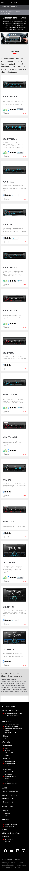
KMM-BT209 (8, 521)
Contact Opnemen (22, 866)
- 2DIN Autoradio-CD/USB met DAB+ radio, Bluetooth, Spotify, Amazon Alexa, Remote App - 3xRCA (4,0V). (14, 691)
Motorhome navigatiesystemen (13, 713)
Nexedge (7, 814)
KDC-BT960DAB (10, 96)
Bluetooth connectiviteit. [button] (8, 8)
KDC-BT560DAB (10, 267)
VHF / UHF (8, 842)
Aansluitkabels (9, 774)
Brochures (4, 11)
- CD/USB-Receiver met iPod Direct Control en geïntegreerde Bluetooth (13, 684)
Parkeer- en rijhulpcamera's (12, 772)
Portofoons (8, 822)
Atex (5, 830)
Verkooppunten (5, 13)
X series (7, 748)
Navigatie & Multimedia (11, 711)
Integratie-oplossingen (11, 783)
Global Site (12, 862)
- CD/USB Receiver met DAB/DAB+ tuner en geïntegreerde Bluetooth (14, 681)
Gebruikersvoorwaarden (8, 866)
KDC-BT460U (8, 353)
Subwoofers (8, 755)
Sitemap (21, 862)
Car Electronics (5, 6)
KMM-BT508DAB (10, 394)
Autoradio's (14, 6)
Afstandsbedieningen (10, 776)
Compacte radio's (9, 799)
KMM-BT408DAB (10, 437)
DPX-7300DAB (9, 562)
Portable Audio (8, 802)
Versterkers (7, 742)
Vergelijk (7, 113)
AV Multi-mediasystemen (11, 716)
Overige (7, 779)
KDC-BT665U (8, 182)
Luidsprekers (7, 745)
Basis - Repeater (9, 827)
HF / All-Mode (9, 839)
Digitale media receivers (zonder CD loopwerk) (15, 729)
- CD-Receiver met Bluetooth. (14, 687)
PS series (7, 751)
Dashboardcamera (10, 761)
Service (4, 864)
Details (24, 113)
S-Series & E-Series (10, 753)
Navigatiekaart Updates (11, 781)
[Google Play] (12, 27)
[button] (2, 2)
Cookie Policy (16, 867)
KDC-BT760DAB (10, 139)
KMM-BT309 (8, 480)
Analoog (6, 819)
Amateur (6, 836)
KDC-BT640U (8, 224)
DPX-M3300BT (9, 649)
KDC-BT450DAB (10, 310)
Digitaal (5, 811)
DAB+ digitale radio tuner (12, 724)
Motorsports (12, 864)
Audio (4, 788)
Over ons (4, 862)
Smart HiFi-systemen (10, 792)
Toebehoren (8, 766)
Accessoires (7, 769)
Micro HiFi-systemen (10, 795)
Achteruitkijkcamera (10, 763)
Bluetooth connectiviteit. (11, 726)
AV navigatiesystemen (11, 718)
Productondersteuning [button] (14, 11)
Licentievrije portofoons (11, 833)
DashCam (6, 758)
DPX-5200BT (8, 607)
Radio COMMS (8, 806)
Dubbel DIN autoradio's (11, 733)
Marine (5, 736)
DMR (6, 816)
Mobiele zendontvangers (11, 824)
